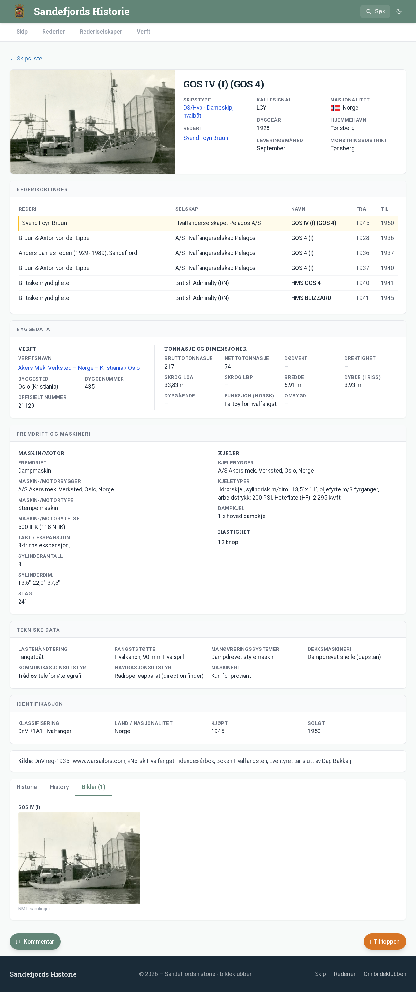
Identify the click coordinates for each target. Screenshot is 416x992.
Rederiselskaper (101, 31)
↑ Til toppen (384, 941)
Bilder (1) (93, 787)
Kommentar (39, 941)
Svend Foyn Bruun (205, 138)
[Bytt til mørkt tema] (399, 11)
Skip (22, 31)
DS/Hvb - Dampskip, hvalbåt (208, 111)
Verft (143, 31)
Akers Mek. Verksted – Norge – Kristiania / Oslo (79, 368)
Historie (27, 787)
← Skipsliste (26, 58)
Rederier (53, 31)
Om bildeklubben (385, 974)
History (59, 787)
